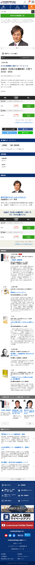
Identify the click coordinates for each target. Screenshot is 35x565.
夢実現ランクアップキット (18, 292)
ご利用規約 (4, 556)
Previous (1, 48)
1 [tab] (17, 49)
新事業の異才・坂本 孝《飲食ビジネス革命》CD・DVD (17, 412)
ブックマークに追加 (10, 129)
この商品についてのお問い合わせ (24, 122)
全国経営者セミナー (16, 549)
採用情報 (20, 554)
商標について (21, 558)
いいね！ (26, 129)
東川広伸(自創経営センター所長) (19, 294)
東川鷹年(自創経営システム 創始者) (20, 381)
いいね (21, 535)
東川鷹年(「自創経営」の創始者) (19, 357)
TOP (2, 19)
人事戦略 (4, 145)
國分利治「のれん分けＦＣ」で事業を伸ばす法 (29, 412)
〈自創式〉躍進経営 (16, 260)
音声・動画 (7, 19)
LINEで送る (26, 132)
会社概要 (3, 554)
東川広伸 (10, 75)
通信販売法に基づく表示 (7, 558)
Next (33, 48)
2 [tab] (18, 49)
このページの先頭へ (17, 479)
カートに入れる (29, 106)
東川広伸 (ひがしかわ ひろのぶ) (13, 197)
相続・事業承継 (14, 145)
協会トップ (17, 543)
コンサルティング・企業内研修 (16, 546)
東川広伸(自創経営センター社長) (19, 326)
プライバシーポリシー (23, 556)
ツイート (10, 132)
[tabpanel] (17, 35)
